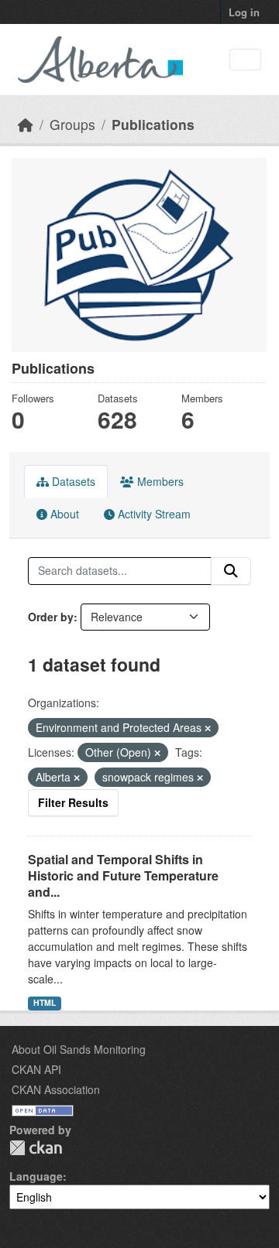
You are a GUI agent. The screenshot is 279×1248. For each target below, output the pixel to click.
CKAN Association (56, 1089)
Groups (72, 124)
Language (36, 1176)
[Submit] (231, 571)
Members (159, 481)
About (63, 513)
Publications (153, 124)
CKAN (35, 1148)
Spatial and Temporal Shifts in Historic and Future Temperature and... (123, 875)
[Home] (25, 124)
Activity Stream (153, 513)
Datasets (72, 481)
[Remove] (208, 728)
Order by (51, 616)
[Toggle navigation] (245, 60)
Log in (244, 12)
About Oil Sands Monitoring (79, 1049)
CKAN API (36, 1069)
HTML (44, 1002)
